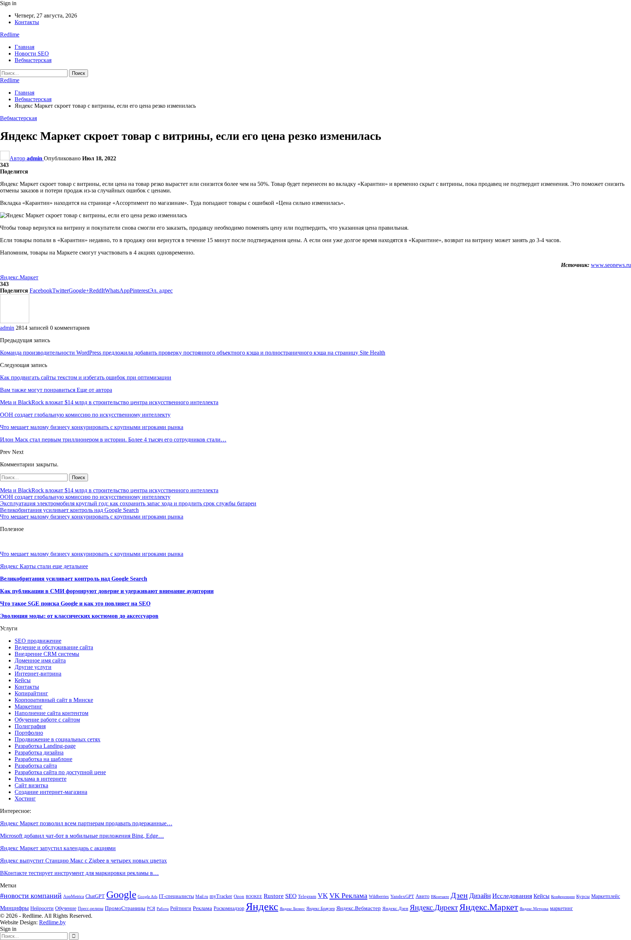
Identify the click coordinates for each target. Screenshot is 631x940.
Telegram (307, 896)
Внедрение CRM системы (47, 654)
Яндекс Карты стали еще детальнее (44, 566)
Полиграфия (30, 726)
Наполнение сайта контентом (51, 713)
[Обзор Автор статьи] (14, 321)
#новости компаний (31, 895)
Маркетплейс (605, 896)
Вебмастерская (33, 60)
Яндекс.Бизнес (292, 909)
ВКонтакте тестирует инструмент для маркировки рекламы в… (79, 873)
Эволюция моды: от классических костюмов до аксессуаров (79, 616)
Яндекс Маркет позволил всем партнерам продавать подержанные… (86, 823)
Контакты (27, 22)
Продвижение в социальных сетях (57, 739)
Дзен (459, 895)
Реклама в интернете (40, 779)
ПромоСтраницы (125, 908)
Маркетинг (28, 706)
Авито (422, 896)
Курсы (583, 896)
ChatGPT (95, 896)
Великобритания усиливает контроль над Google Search (69, 510)
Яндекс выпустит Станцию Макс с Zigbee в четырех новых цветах (83, 860)
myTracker (221, 896)
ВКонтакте (440, 897)
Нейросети (42, 908)
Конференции (563, 897)
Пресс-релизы (90, 908)
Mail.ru (201, 896)
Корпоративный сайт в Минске (54, 700)
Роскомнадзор (229, 908)
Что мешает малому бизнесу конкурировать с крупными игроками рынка (91, 516)
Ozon (239, 896)
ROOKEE (254, 897)
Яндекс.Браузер (320, 908)
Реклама (202, 908)
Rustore (274, 896)
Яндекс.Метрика (534, 909)
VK (323, 895)
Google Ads (147, 897)
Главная (24, 47)
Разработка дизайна (39, 752)
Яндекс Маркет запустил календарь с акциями (58, 848)
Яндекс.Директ (434, 907)
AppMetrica (73, 896)
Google (121, 894)
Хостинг (25, 798)
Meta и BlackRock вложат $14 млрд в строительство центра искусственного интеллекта (109, 490)
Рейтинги (180, 908)
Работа (163, 909)
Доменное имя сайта (40, 660)
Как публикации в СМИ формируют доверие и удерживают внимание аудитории (107, 591)
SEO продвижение (38, 641)
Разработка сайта (36, 766)
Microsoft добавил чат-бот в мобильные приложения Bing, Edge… (82, 836)
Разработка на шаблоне (43, 759)
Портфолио (29, 733)
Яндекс (262, 906)
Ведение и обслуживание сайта (54, 647)
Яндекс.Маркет (19, 277)
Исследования (512, 895)
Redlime (9, 34)
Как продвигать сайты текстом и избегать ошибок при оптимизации (85, 377)
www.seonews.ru (611, 265)
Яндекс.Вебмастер (358, 908)
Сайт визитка (31, 785)
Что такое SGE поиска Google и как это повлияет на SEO (75, 603)
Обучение (65, 908)
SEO (291, 896)
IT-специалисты (176, 896)
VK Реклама (348, 895)
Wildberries (379, 896)
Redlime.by (52, 922)
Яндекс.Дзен (395, 908)
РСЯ (151, 908)
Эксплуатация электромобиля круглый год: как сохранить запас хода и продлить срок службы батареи (128, 503)
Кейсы (23, 680)
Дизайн (480, 895)
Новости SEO (32, 53)
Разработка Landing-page (45, 746)
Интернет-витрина (38, 673)
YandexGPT (402, 896)
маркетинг (561, 908)
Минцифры (14, 908)
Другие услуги (33, 667)
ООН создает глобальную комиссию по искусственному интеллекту (85, 497)
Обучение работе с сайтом (47, 720)
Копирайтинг (31, 693)
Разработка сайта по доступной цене (60, 772)
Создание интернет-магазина (51, 792)
